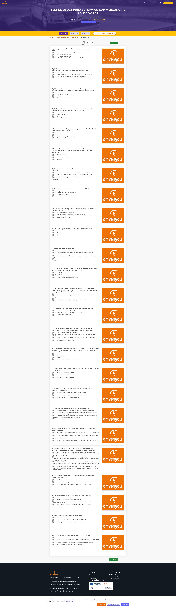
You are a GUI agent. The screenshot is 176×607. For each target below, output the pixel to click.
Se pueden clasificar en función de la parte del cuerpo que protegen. (72, 395)
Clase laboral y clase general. (63, 56)
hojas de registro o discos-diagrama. (64, 377)
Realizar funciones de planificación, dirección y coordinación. (70, 76)
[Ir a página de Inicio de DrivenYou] (4, 2)
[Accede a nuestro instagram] (64, 591)
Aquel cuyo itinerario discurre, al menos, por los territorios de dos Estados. (73, 174)
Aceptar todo (125, 604)
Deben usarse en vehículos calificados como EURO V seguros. (70, 299)
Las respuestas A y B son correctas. (64, 196)
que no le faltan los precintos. (63, 314)
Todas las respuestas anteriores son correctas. (67, 359)
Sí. (56, 134)
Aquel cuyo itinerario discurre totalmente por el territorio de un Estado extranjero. (75, 172)
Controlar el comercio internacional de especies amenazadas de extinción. (74, 542)
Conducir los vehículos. (61, 72)
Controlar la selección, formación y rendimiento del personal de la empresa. (74, 78)
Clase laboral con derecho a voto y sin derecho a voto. (69, 53)
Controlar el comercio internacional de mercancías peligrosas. (71, 537)
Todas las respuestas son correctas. (64, 316)
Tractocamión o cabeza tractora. (64, 157)
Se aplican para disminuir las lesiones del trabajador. (68, 394)
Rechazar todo (101, 604)
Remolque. (58, 159)
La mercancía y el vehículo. (62, 481)
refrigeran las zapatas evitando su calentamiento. (68, 497)
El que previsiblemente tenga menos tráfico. (66, 277)
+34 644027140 (114, 576)
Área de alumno (149, 3)
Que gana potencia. (60, 116)
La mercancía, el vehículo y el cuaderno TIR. (66, 483)
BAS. (57, 232)
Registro (168, 3)
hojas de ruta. (59, 375)
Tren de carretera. (60, 156)
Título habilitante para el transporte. (64, 212)
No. (56, 132)
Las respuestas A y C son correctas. (64, 340)
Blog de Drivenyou (93, 574)
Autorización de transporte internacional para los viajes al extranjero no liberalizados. (76, 216)
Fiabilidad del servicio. (61, 355)
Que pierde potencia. (61, 112)
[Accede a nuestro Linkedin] (70, 591)
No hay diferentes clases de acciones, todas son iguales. (69, 58)
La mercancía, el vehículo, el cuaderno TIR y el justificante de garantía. (73, 484)
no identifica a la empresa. (62, 521)
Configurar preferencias (113, 604)
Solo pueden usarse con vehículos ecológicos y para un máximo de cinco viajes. (75, 294)
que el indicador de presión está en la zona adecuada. (69, 312)
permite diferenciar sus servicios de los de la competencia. (70, 523)
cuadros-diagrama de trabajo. (63, 374)
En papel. (58, 191)
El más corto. (59, 272)
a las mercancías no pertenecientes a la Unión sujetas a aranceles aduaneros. (75, 410)
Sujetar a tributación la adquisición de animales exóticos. (69, 544)
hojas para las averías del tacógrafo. (64, 372)
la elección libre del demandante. (64, 438)
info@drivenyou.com (115, 578)
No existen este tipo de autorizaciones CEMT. (66, 300)
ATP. (57, 236)
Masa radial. (58, 96)
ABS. (57, 231)
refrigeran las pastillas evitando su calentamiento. (68, 499)
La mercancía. (59, 479)
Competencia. (59, 354)
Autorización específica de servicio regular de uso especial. (70, 214)
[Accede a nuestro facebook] (58, 591)
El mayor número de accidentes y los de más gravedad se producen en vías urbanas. (76, 251)
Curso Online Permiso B (135, 3)
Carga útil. (58, 92)
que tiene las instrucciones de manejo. (65, 311)
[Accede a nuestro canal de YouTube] (67, 591)
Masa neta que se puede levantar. (64, 98)
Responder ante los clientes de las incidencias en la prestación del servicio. (74, 74)
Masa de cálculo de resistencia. (63, 94)
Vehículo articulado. (60, 154)
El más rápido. (59, 274)
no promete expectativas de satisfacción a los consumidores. (71, 519)
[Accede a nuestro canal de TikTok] (72, 591)
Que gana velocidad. (61, 114)
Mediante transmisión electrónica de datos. (66, 192)
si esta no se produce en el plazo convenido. (66, 332)
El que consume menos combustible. (65, 276)
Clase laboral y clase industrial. (63, 54)
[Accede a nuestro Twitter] (61, 591)
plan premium (99, 19)
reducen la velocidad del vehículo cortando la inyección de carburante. (73, 504)
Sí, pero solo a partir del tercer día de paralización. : (68, 137)
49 (92, 42)
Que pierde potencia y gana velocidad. (65, 117)
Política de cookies (70, 601)
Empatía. (58, 357)
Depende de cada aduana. (62, 194)
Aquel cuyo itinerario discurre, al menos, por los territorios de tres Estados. (73, 176)
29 (88, 42)
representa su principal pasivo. (63, 517)
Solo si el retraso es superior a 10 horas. (65, 136)
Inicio (114, 3)
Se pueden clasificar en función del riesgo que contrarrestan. (70, 392)
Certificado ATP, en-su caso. (63, 217)
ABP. (57, 234)
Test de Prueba (121, 3)
